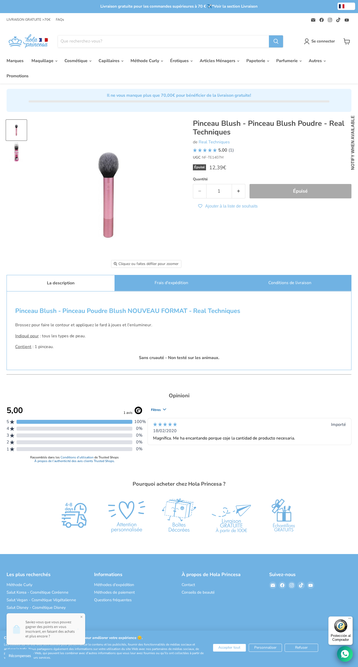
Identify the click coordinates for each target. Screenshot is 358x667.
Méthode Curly (145, 61)
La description (60, 283)
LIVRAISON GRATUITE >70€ (29, 20)
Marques (15, 61)
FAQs (60, 20)
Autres (316, 61)
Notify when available (353, 142)
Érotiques (180, 61)
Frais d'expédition (171, 283)
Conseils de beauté (198, 592)
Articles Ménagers (218, 61)
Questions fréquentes (113, 600)
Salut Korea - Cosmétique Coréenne (37, 592)
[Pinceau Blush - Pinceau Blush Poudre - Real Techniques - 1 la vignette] (16, 130)
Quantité (200, 179)
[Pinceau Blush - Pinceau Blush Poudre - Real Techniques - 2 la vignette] (16, 152)
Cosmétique (76, 61)
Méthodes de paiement (114, 592)
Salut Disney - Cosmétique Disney (36, 607)
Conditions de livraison (289, 283)
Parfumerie (287, 61)
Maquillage (43, 61)
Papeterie (256, 61)
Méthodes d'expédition (114, 584)
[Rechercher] (276, 41)
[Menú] (349, 619)
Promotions (18, 76)
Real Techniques (214, 142)
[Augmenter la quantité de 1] (238, 191)
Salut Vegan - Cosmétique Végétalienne (41, 600)
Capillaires (110, 61)
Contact (188, 584)
